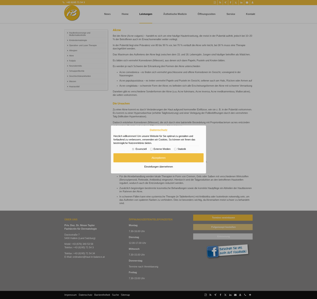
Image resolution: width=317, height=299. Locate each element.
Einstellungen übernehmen (158, 166)
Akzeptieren (159, 157)
